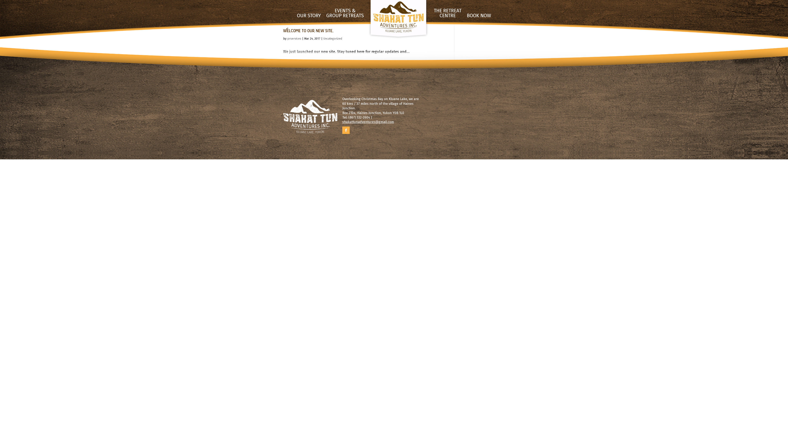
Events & (345, 13)
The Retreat (448, 13)
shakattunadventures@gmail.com (368, 122)
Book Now (479, 15)
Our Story (309, 15)
